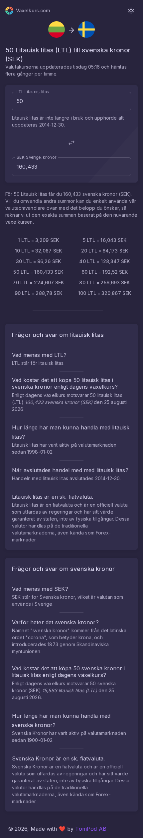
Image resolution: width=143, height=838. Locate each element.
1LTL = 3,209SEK (38, 240)
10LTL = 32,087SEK (38, 250)
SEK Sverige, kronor (37, 157)
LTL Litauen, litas (33, 91)
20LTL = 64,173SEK (104, 250)
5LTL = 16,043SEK (105, 240)
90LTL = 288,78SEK (39, 293)
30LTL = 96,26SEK (38, 261)
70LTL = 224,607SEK (38, 282)
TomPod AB (90, 828)
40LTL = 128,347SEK (104, 261)
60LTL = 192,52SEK (104, 272)
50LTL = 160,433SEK (38, 272)
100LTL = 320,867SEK (104, 293)
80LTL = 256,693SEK (104, 282)
